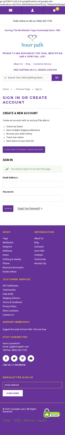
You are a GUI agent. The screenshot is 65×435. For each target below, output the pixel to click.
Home (6, 89)
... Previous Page (22, 89)
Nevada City (40, 263)
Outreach (39, 246)
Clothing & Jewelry (12, 259)
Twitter (14, 358)
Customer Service (42, 64)
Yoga (5, 238)
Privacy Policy (9, 306)
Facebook (6, 358)
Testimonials (9, 290)
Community (40, 259)
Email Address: (10, 177)
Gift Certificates (10, 285)
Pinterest (22, 358)
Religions (7, 246)
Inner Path (39, 251)
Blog (28, 64)
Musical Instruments (13, 267)
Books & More (9, 271)
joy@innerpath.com (19, 346)
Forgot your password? (29, 208)
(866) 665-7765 (19, 350)
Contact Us (8, 315)
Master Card (29, 420)
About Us (18, 64)
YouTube (31, 358)
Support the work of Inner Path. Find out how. (24, 329)
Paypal (42, 420)
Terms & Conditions (12, 302)
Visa (7, 420)
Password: (8, 192)
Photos (6, 263)
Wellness (7, 251)
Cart (57, 9)
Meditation (8, 242)
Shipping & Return (11, 298)
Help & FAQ (8, 294)
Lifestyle (38, 255)
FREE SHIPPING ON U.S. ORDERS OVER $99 (35, 70)
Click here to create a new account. (24, 149)
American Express (17, 420)
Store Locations (10, 310)
